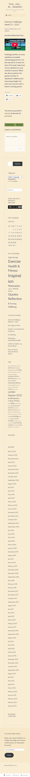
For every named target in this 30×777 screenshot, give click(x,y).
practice (10, 410)
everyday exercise (13, 376)
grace (11, 385)
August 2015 (12, 674)
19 (21, 236)
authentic (19, 365)
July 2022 (11, 487)
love (12, 403)
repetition (10, 414)
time (14, 425)
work (18, 427)
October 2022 (12, 477)
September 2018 (13, 577)
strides (9, 423)
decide (9, 374)
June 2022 (11, 491)
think (14, 423)
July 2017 (11, 609)
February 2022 (12, 505)
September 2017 (13, 602)
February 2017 (12, 623)
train (17, 425)
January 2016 (12, 656)
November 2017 (13, 595)
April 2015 (11, 684)
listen (9, 403)
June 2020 (11, 534)
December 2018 (13, 570)
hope (14, 387)
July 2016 (11, 641)
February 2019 (12, 566)
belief (9, 368)
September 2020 (13, 527)
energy (14, 374)
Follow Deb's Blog (12, 734)
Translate (14, 181)
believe (13, 368)
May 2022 (11, 494)
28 (11, 243)
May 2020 (11, 537)
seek (20, 416)
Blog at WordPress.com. (11, 765)
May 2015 (11, 681)
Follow (9, 755)
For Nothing (12, 335)
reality (11, 412)
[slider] (20, 206)
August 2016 (12, 638)
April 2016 (11, 649)
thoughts (10, 425)
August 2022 (12, 484)
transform (10, 427)
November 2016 (13, 631)
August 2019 (12, 555)
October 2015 (12, 666)
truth (14, 427)
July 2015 (11, 677)
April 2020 (11, 541)
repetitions (14, 414)
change (19, 370)
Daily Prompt (13, 257)
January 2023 (12, 466)
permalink (8, 116)
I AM (17, 387)
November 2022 (13, 473)
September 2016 (13, 634)
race (9, 412)
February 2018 (12, 584)
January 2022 (12, 509)
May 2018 (11, 580)
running (15, 416)
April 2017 (11, 616)
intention (10, 389)
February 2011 (12, 702)
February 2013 (12, 699)
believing (18, 368)
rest (9, 416)
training (20, 425)
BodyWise (11, 435)
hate (19, 385)
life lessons (14, 398)
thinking (19, 423)
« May (10, 245)
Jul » (14, 245)
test (12, 423)
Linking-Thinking (13, 401)
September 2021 (13, 523)
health (9, 387)
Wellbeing (12, 307)
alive (15, 365)
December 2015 (13, 659)
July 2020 (11, 530)
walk (16, 427)
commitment (18, 372)
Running (13, 303)
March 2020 (12, 545)
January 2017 (12, 627)
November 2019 (13, 552)
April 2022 (11, 498)
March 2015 (12, 688)
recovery (15, 412)
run (11, 416)
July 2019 (11, 559)
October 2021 (12, 520)
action (12, 365)
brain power (10, 370)
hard (17, 385)
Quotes (13, 294)
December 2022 (13, 469)
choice (9, 372)
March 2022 (12, 502)
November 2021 (13, 516)
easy (12, 374)
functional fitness (14, 383)
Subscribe (17, 164)
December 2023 (13, 459)
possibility (16, 407)
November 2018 (13, 573)
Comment (19, 148)
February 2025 (12, 455)
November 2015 (13, 663)
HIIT (12, 387)
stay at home (15, 418)
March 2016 (12, 652)
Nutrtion (15, 289)
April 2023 (11, 462)
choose (13, 372)
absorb (9, 365)
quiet (18, 410)
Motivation (14, 285)
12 (21, 233)
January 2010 (12, 706)
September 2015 (13, 670)
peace (9, 405)
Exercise (7, 113)
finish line (19, 378)
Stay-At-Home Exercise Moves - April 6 (13, 352)
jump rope (15, 389)
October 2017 (12, 598)
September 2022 (13, 480)
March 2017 (12, 620)
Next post (19, 125)
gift (8, 385)
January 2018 (12, 588)
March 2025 (12, 451)
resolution (19, 414)
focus (14, 380)
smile (9, 418)
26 (21, 239)
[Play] (10, 207)
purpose (15, 410)
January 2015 (12, 695)
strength (10, 421)
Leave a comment (9, 29)
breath (15, 370)
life (9, 398)
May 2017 (11, 613)
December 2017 (13, 591)
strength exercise (17, 420)
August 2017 (12, 606)
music (10, 289)
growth (13, 385)
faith (15, 378)
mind (15, 403)
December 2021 (13, 512)
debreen (7, 31)
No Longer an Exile (14, 325)
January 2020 (12, 548)
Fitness (10, 380)
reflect (19, 412)
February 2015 (12, 692)
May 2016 (11, 645)
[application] (15, 207)
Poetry (10, 291)
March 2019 (12, 563)
